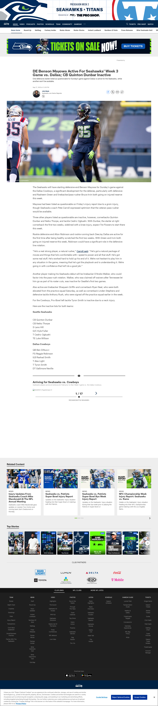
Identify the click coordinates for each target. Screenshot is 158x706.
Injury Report (11, 620)
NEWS (32, 597)
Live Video (53, 639)
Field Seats (148, 624)
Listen (91, 597)
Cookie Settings (101, 697)
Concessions (128, 622)
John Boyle (45, 91)
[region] (79, 697)
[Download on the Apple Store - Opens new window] (70, 676)
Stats (11, 616)
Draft (32, 601)
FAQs (127, 637)
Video (53, 597)
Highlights (53, 601)
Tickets (148, 597)
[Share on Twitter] (113, 93)
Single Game (148, 601)
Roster (11, 601)
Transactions (11, 624)
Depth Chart (11, 605)
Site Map (32, 662)
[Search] (127, 23)
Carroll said (82, 251)
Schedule (108, 597)
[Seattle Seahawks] (79, 686)
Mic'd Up (53, 614)
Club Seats (148, 620)
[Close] (154, 697)
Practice (72, 628)
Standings (11, 612)
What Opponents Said (32, 656)
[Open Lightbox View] (79, 396)
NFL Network (53, 635)
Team (11, 597)
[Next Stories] (147, 543)
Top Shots (72, 618)
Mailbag (32, 626)
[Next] (96, 393)
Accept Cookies (140, 697)
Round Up (32, 605)
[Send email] (117, 93)
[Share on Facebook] (108, 93)
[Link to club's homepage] (6, 24)
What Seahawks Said (32, 649)
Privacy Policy (21, 703)
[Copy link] (122, 92)
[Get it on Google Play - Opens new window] (86, 676)
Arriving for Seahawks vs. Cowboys (56, 382)
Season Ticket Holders (148, 641)
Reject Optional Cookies (121, 697)
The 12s (72, 643)
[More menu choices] (84, 24)
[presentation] (150, 518)
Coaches (11, 608)
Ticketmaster (148, 647)
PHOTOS (72, 597)
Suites (148, 616)
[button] (75, 518)
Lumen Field (128, 601)
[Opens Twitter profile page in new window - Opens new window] (43, 96)
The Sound (53, 605)
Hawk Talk (91, 635)
